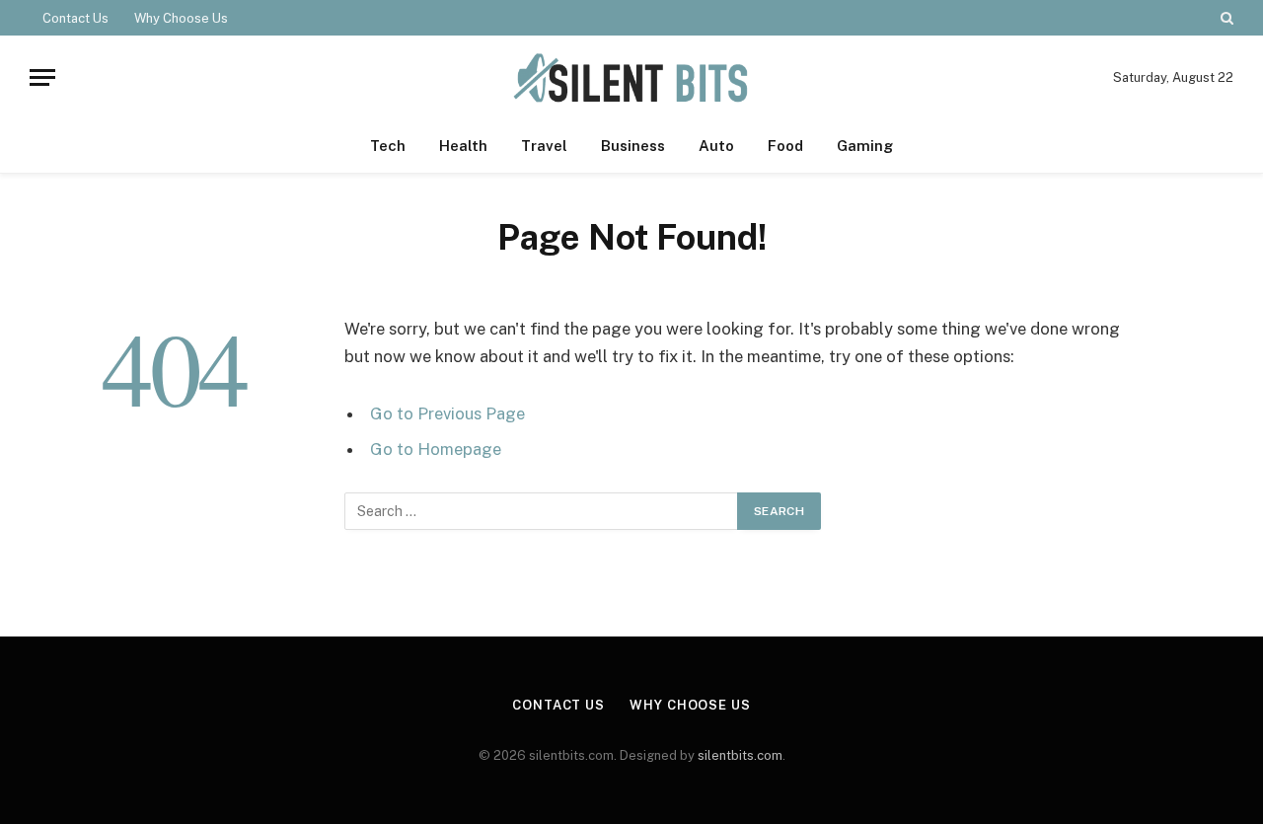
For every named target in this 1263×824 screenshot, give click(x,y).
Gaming (865, 145)
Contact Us (75, 18)
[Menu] (42, 77)
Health (463, 145)
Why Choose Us (181, 18)
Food (785, 145)
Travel (544, 145)
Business (633, 145)
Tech (388, 145)
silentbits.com (740, 755)
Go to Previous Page (447, 413)
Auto (716, 145)
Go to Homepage (435, 449)
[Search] (1225, 18)
